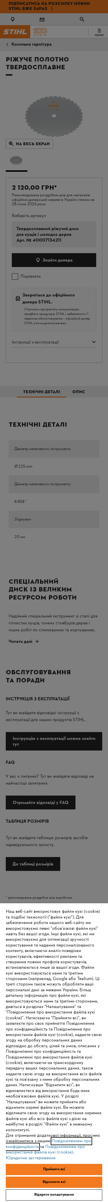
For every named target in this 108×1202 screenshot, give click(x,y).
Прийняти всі (54, 1169)
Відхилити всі (54, 1182)
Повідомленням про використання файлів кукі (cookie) (45, 1150)
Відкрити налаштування (54, 1194)
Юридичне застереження (31, 1158)
